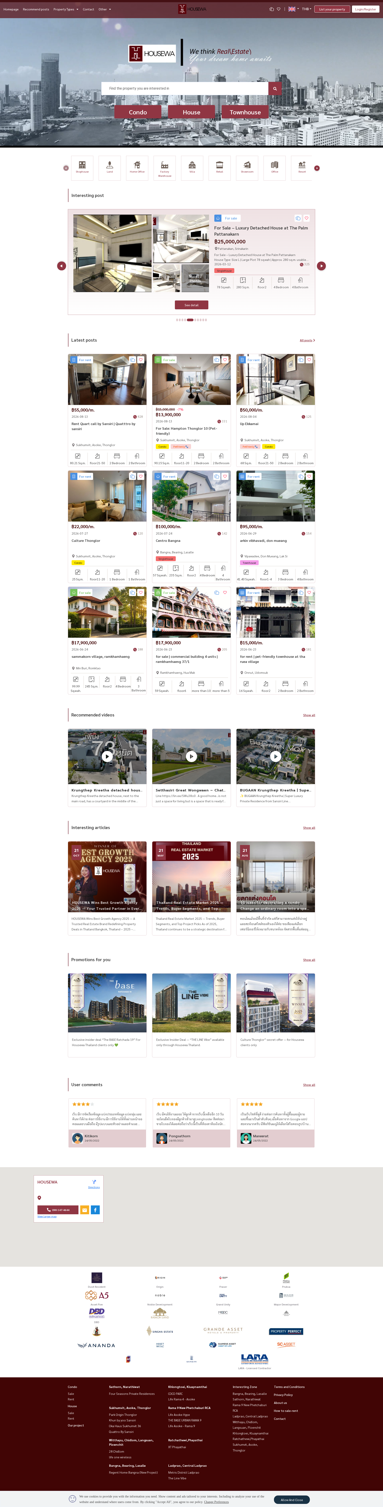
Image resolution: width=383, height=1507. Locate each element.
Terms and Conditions (289, 1387)
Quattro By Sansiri (121, 1432)
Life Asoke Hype (179, 1415)
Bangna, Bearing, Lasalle (127, 1465)
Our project (76, 1425)
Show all (309, 715)
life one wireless (120, 1457)
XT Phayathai (177, 1447)
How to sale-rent (286, 1411)
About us (280, 1403)
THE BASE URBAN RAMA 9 (184, 1420)
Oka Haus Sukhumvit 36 (125, 1426)
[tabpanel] (191, 262)
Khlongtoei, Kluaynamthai (187, 1387)
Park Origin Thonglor (123, 1415)
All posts (306, 340)
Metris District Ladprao (183, 1472)
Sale (71, 1393)
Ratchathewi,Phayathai (185, 1440)
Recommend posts (36, 9)
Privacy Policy (283, 1395)
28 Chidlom (116, 1451)
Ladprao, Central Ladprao (187, 1465)
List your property (332, 9)
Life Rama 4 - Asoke (181, 1399)
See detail (192, 305)
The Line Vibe (177, 1478)
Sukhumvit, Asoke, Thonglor (130, 1408)
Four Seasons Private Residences (132, 1393)
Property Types (64, 9)
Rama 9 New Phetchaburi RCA (189, 1408)
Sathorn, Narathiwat (124, 1387)
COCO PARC (175, 1393)
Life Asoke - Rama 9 (181, 1426)
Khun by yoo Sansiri (122, 1420)
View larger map (47, 1216)
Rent (71, 1399)
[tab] (177, 320)
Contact (88, 9)
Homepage (11, 9)
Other (103, 9)
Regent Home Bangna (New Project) (133, 1472)
